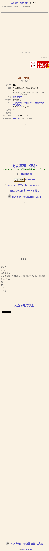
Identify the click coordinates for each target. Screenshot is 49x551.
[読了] (16, 78)
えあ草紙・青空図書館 (19, 3)
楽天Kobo (23, 185)
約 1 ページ (17, 119)
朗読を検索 (26, 174)
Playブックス (37, 185)
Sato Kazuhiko (27, 549)
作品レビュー (30, 180)
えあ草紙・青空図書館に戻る (26, 196)
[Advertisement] (24, 31)
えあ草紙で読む (24, 166)
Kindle (11, 185)
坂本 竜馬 (16, 97)
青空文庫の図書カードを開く (24, 190)
